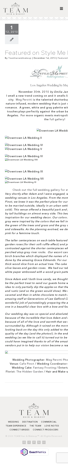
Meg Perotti (24, 99)
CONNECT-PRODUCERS (45, 429)
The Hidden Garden (29, 371)
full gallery (57, 119)
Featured (63, 58)
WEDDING (13, 422)
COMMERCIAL (49, 422)
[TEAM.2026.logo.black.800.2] (15, 3)
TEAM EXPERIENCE (16, 425)
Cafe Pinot (26, 363)
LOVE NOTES (52, 425)
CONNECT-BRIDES (20, 429)
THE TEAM (35, 425)
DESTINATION (30, 422)
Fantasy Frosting (44, 367)
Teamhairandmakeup (19, 58)
